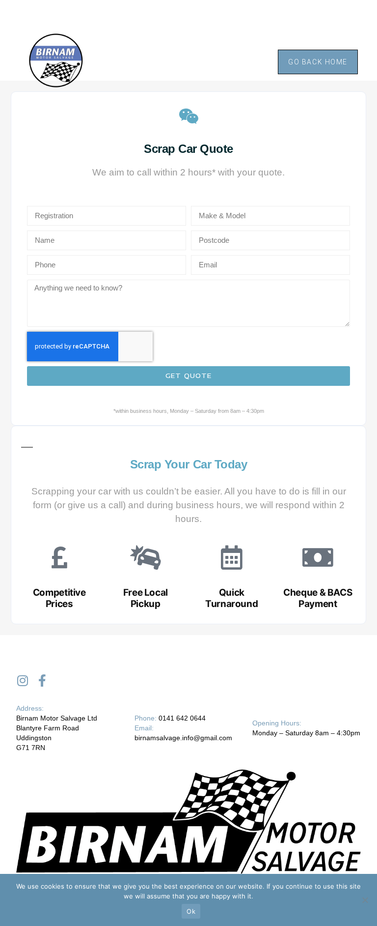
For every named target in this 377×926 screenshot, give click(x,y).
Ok (191, 911)
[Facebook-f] (42, 680)
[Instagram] (22, 680)
